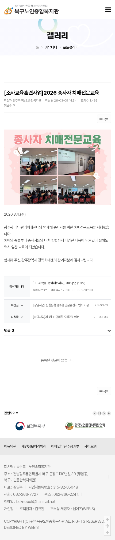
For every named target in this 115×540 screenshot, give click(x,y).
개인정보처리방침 (33, 446)
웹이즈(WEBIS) (84, 508)
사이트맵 (90, 446)
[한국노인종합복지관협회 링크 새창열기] (85, 422)
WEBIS (33, 527)
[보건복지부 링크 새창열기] (30, 422)
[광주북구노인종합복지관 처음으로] (31, 6)
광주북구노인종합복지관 (47, 521)
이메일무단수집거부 (65, 446)
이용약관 (10, 446)
